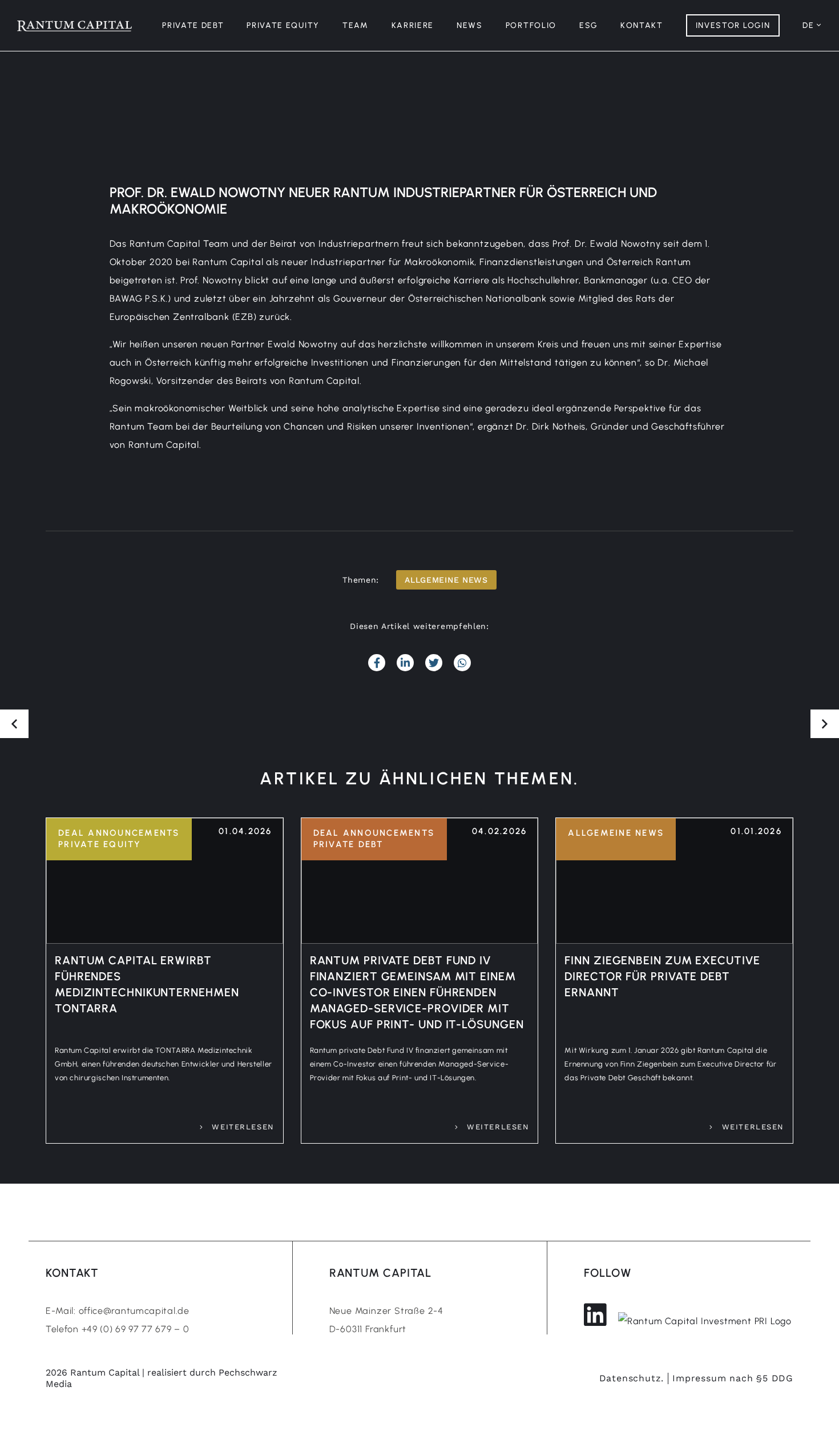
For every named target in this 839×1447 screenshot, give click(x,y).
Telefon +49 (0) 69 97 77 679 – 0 (117, 1329)
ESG (588, 25)
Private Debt (193, 25)
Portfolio (531, 25)
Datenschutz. (631, 1378)
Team (355, 25)
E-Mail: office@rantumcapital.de (117, 1310)
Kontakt (641, 25)
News (470, 25)
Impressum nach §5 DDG (732, 1378)
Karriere (413, 25)
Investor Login (733, 25)
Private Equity (283, 25)
